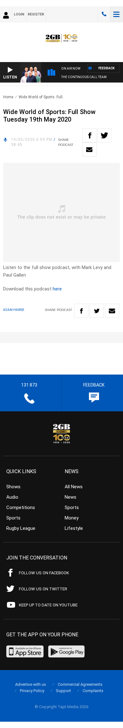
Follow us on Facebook (44, 572)
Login (19, 14)
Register (36, 14)
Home (8, 97)
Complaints (93, 690)
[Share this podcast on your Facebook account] (89, 135)
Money (72, 518)
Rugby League (20, 528)
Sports (13, 518)
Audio (12, 497)
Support (63, 690)
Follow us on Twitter (43, 589)
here (57, 289)
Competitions (20, 507)
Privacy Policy (32, 690)
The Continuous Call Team (84, 77)
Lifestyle (74, 528)
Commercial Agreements (80, 684)
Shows (13, 487)
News (70, 497)
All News (74, 487)
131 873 (104, 14)
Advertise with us (30, 684)
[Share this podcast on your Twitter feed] (104, 135)
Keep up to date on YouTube (48, 605)
